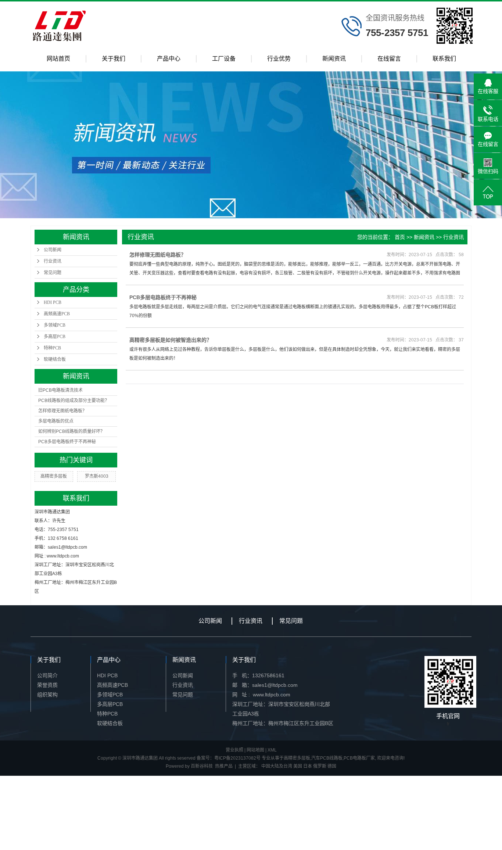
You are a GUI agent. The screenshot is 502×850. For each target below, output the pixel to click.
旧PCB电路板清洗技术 (60, 390)
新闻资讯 (334, 58)
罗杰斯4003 (96, 476)
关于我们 (113, 58)
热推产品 (224, 766)
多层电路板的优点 (55, 421)
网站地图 (255, 750)
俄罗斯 (319, 766)
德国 (331, 766)
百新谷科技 (202, 766)
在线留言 (389, 58)
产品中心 (168, 58)
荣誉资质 (47, 685)
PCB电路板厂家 (359, 758)
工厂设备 (224, 58)
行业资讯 (52, 261)
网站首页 (58, 58)
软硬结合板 (55, 359)
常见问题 (52, 272)
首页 (400, 237)
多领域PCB (54, 325)
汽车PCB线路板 (327, 758)
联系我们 (444, 58)
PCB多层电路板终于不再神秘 (67, 441)
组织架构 (47, 694)
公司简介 (47, 675)
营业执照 (234, 750)
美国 (297, 766)
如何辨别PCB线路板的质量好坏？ (71, 431)
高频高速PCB (57, 313)
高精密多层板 (53, 476)
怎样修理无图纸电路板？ (62, 410)
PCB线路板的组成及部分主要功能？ (73, 400)
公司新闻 (52, 249)
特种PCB (52, 348)
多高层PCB (54, 336)
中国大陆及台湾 (276, 766)
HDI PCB (52, 302)
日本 (307, 766)
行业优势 (279, 58)
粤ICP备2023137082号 (237, 758)
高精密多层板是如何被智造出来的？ (170, 340)
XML (272, 750)
